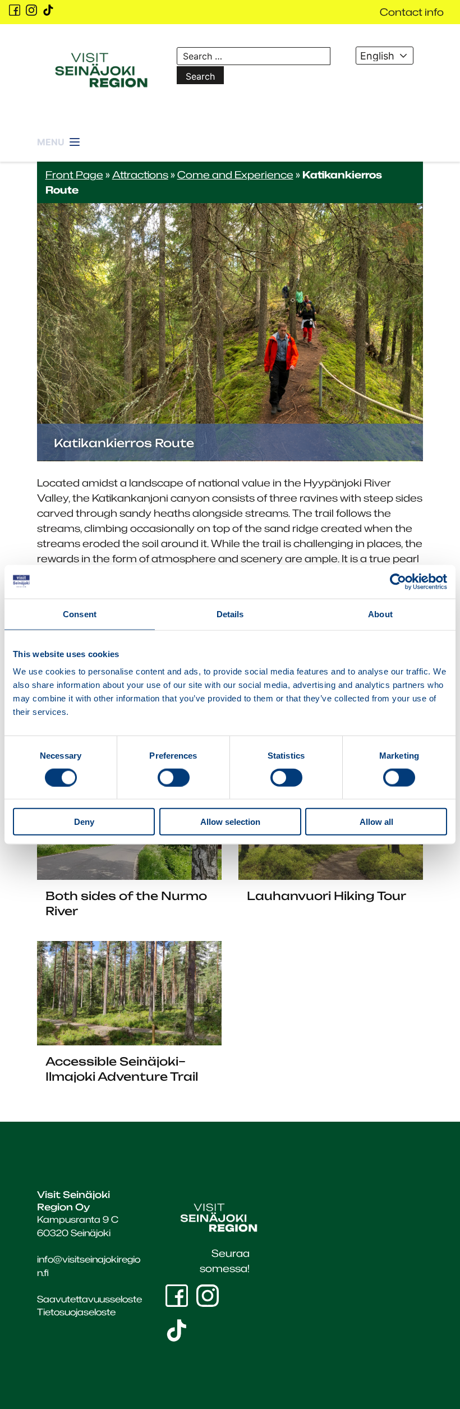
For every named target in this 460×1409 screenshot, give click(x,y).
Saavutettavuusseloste (89, 1299)
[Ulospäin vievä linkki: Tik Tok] (48, 10)
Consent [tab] (79, 613)
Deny (84, 822)
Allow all (376, 822)
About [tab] (380, 613)
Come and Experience (235, 174)
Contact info (412, 11)
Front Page (74, 174)
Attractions (140, 174)
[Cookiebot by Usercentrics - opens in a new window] (398, 581)
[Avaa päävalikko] (59, 142)
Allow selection (230, 822)
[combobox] (385, 56)
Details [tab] (230, 613)
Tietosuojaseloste (76, 1312)
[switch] (174, 777)
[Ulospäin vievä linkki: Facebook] (14, 10)
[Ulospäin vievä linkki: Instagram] (31, 10)
